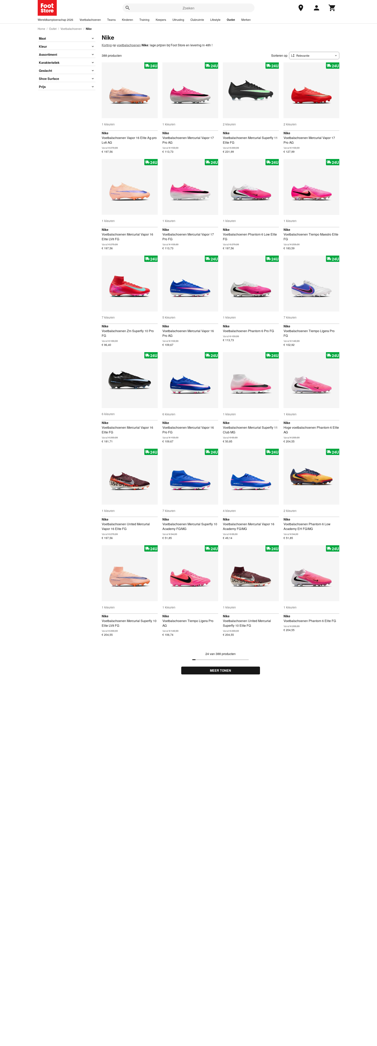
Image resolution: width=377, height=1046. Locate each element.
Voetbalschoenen (90, 20)
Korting (107, 45)
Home (41, 29)
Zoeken (188, 7)
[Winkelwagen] (332, 8)
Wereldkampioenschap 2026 (55, 20)
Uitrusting (178, 20)
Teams (111, 20)
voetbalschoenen (129, 45)
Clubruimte (197, 20)
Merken (246, 20)
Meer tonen (220, 670)
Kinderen (127, 20)
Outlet (231, 20)
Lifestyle (215, 20)
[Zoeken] (127, 8)
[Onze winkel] (301, 8)
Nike (105, 133)
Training (144, 20)
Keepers (161, 20)
